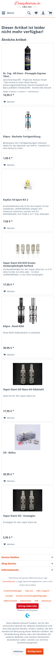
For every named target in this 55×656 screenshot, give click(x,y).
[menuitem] (8, 13)
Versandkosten (9, 581)
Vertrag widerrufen (27, 606)
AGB (36, 600)
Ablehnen (18, 651)
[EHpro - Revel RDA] (27, 311)
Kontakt (9, 595)
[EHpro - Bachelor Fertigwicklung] (27, 121)
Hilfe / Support (42, 590)
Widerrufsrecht (10, 600)
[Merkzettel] (36, 13)
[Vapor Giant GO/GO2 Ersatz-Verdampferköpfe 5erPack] (27, 247)
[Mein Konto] (43, 13)
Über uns (29, 590)
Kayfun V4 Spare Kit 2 (15, 199)
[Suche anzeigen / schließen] (29, 13)
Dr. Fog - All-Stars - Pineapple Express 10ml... (24, 75)
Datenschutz (25, 600)
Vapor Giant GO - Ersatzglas (19, 515)
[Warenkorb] (50, 13)
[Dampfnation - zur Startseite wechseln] (28, 5)
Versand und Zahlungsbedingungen (31, 595)
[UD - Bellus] (27, 437)
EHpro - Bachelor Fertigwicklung (21, 136)
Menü (10, 13)
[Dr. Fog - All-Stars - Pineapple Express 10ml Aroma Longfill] (27, 58)
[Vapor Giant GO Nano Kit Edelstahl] (27, 374)
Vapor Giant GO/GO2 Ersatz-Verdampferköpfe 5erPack (19, 264)
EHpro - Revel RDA (13, 326)
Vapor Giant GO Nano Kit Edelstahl (23, 389)
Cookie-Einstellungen (13, 590)
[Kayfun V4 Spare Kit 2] (27, 184)
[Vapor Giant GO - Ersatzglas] (27, 500)
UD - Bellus (9, 452)
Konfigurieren (35, 651)
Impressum (46, 600)
